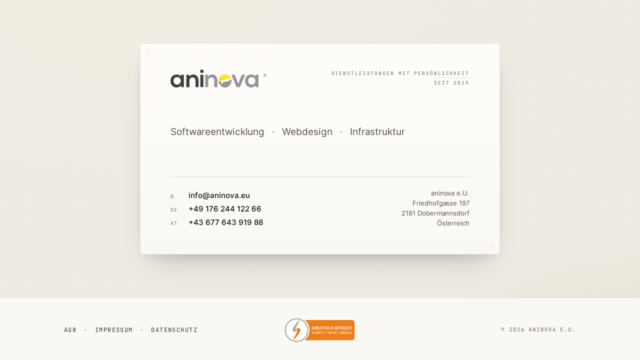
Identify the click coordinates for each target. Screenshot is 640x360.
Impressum (114, 330)
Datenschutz (174, 330)
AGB (70, 330)
